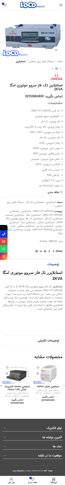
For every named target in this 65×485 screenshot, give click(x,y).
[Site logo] (32, 5)
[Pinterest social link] (45, 251)
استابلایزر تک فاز (35, 202)
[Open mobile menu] (61, 5)
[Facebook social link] (54, 251)
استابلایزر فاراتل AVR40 (48, 386)
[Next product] (52, 69)
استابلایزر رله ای (45, 226)
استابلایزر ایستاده (15, 215)
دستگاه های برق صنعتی (41, 61)
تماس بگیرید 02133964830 (43, 96)
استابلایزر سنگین (26, 226)
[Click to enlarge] (56, 50)
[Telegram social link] (36, 251)
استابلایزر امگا (33, 215)
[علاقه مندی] (38, 368)
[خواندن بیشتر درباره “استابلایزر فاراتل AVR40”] (38, 373)
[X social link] (49, 251)
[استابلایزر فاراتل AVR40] (47, 373)
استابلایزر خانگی (46, 222)
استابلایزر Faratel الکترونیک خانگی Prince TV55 (17, 388)
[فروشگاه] (56, 69)
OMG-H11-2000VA (43, 211)
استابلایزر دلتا (28, 222)
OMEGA (52, 241)
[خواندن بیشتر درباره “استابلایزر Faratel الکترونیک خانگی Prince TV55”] (7, 373)
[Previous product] (60, 69)
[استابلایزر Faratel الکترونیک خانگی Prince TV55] (17, 373)
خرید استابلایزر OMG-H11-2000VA (36, 228)
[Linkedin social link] (41, 251)
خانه (60, 61)
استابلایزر (21, 61)
